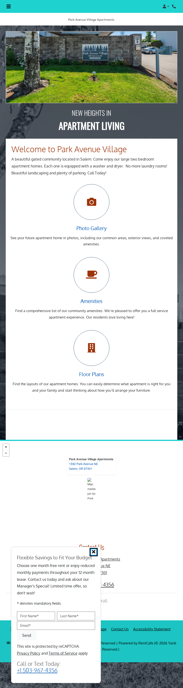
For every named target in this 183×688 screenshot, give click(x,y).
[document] (91, 488)
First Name (29, 616)
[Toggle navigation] (8, 6)
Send (26, 635)
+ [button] (6, 447)
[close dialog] (94, 552)
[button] (166, 6)
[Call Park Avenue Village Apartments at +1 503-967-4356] (174, 6)
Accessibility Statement (152, 629)
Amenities (91, 301)
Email (25, 625)
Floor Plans (91, 374)
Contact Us (120, 629)
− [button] (6, 453)
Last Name (69, 616)
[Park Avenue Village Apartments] (91, 488)
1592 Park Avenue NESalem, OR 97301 (83, 466)
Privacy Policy (28, 653)
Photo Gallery (91, 228)
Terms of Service (63, 653)
